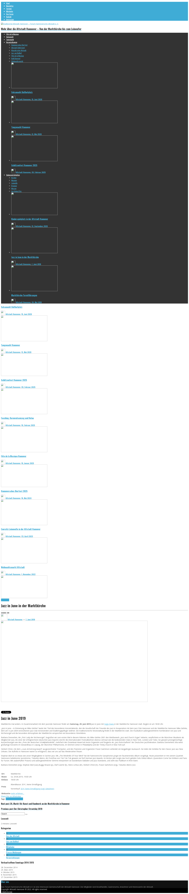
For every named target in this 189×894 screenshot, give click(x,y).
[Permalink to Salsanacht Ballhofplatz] (34, 87)
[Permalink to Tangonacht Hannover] (34, 122)
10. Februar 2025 (28, 425)
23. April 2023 (27, 536)
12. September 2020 (40, 226)
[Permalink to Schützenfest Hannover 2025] (34, 160)
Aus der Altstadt (13, 836)
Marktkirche (5, 600)
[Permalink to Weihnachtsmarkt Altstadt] (24, 597)
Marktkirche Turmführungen (24, 295)
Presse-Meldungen (13, 852)
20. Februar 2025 (39, 172)
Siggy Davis (109, 724)
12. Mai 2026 (37, 134)
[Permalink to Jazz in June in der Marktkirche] (34, 252)
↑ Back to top (6, 892)
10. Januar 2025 (27, 463)
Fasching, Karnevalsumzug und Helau (17, 418)
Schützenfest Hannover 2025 (24, 165)
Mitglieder (10, 846)
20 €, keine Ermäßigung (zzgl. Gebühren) (37, 788)
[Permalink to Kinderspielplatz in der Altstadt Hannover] (34, 214)
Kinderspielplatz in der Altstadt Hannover (29, 219)
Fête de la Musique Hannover (13, 456)
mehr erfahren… (17, 793)
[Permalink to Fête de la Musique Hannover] (24, 486)
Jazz (7, 799)
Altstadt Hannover (23, 99)
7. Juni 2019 (36, 264)
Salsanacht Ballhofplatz (22, 92)
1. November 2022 (28, 574)
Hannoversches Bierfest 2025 (14, 491)
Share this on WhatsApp (11, 796)
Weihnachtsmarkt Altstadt (13, 567)
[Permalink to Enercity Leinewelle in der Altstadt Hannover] (24, 562)
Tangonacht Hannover (20, 127)
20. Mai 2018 (37, 302)
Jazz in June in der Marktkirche (25, 257)
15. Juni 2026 (37, 99)
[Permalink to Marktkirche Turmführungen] (34, 290)
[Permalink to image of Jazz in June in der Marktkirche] (74, 701)
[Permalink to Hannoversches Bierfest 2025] (24, 524)
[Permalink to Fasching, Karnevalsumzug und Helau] (24, 451)
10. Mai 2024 (26, 498)
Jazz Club (12, 799)
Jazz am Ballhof (12, 841)
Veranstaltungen (13, 857)
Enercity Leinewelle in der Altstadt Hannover (20, 529)
